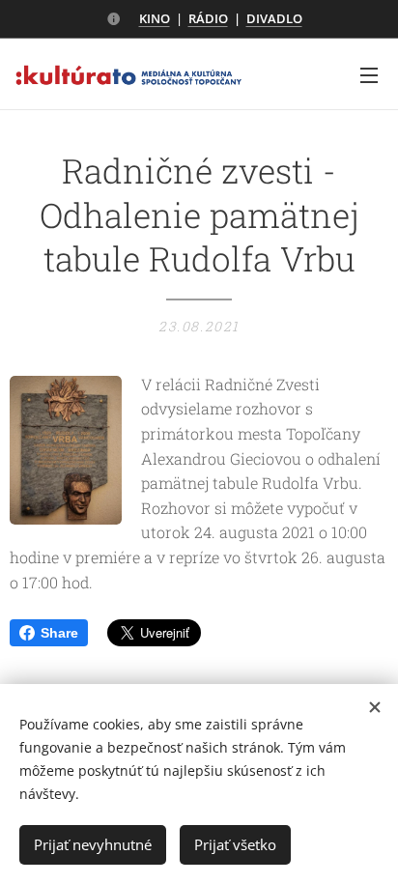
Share (59, 633)
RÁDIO (208, 18)
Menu (369, 74)
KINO (154, 18)
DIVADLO (274, 18)
